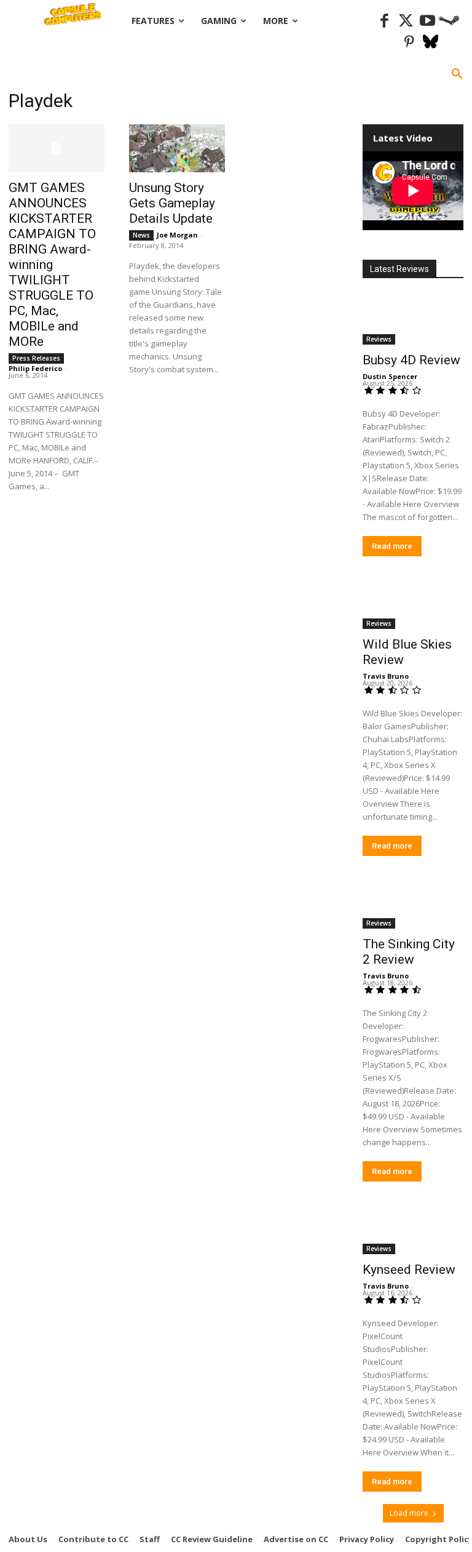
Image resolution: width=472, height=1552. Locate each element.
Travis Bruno (386, 676)
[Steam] (449, 21)
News (141, 235)
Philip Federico (35, 368)
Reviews (378, 339)
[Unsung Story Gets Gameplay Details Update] (177, 148)
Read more (392, 546)
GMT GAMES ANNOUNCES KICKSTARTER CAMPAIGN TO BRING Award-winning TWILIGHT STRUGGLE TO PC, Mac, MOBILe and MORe (52, 264)
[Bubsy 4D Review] (413, 319)
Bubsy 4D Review (411, 360)
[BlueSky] (430, 42)
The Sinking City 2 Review (409, 952)
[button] (457, 74)
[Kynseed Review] (413, 1229)
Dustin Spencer (390, 376)
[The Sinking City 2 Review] (413, 903)
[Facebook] (384, 21)
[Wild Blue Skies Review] (413, 603)
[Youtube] (427, 21)
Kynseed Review (409, 1269)
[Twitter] (406, 21)
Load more (409, 1513)
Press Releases (36, 358)
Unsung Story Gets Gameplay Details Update (172, 203)
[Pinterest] (409, 42)
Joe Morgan (177, 234)
